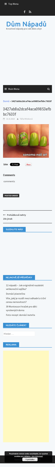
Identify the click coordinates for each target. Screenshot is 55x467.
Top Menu (13, 3)
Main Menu (13, 88)
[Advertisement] (27, 61)
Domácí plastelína (15, 293)
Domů (6, 101)
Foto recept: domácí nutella (20, 314)
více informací (37, 456)
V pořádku (30, 459)
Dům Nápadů (26, 24)
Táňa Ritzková (26, 118)
